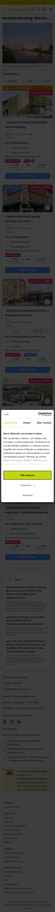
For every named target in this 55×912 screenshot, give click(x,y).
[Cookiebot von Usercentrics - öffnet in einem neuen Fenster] (38, 414)
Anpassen (25, 485)
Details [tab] (27, 422)
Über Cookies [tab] (44, 422)
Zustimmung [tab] (10, 422)
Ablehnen (27, 495)
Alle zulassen (27, 475)
